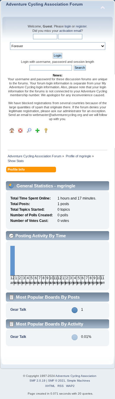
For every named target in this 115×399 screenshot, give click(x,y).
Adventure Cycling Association (75, 375)
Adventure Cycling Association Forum (44, 4)
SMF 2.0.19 (37, 380)
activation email (70, 30)
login (68, 26)
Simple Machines (78, 380)
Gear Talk (18, 310)
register (81, 26)
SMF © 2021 (56, 380)
